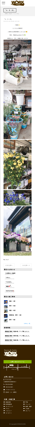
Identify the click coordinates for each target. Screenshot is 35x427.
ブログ (10, 13)
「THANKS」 (8, 282)
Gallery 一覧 (27, 323)
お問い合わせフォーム (18, 361)
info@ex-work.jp (10, 389)
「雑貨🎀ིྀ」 (8, 286)
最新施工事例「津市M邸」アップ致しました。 (17, 336)
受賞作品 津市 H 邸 (15, 315)
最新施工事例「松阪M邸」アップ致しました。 (17, 340)
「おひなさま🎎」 (10, 290)
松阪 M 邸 (12, 310)
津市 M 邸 (12, 306)
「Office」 (8, 277)
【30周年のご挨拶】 (10, 273)
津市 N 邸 (12, 319)
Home (6, 13)
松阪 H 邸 (12, 301)
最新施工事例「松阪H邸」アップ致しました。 (17, 331)
